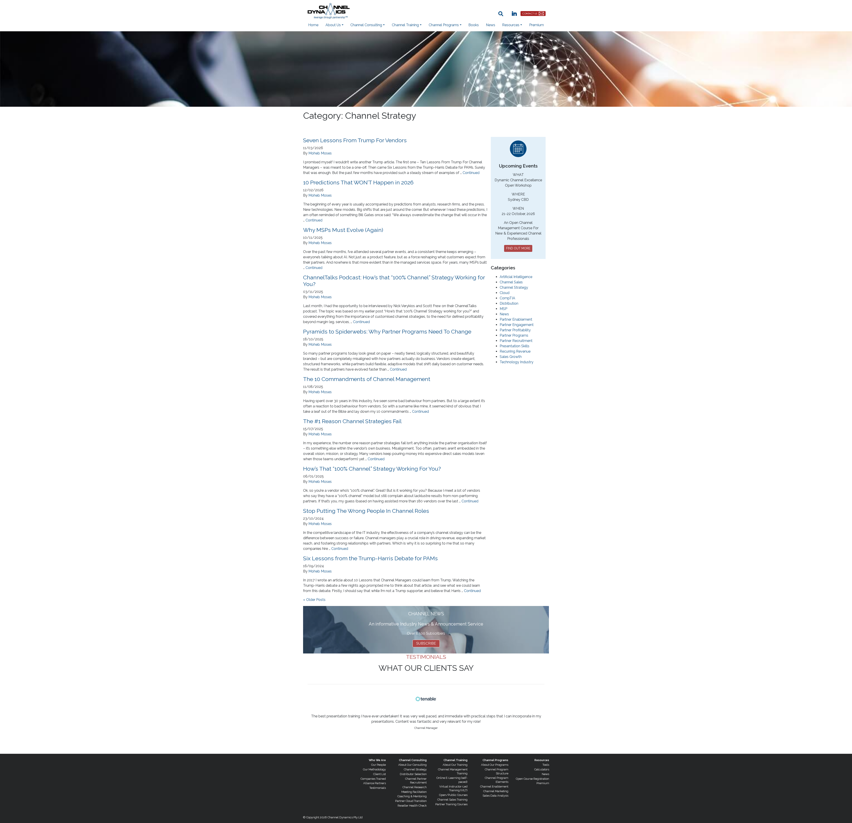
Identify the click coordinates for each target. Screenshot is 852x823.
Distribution (509, 303)
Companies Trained (373, 778)
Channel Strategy (514, 287)
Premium (536, 25)
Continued (471, 173)
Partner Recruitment (516, 341)
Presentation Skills (514, 346)
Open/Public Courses (453, 795)
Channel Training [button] (405, 25)
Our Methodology (374, 769)
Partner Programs (514, 335)
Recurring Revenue (515, 351)
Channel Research (414, 787)
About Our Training (455, 764)
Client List (379, 774)
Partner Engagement (517, 325)
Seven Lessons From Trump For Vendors (355, 140)
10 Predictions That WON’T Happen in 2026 (358, 182)
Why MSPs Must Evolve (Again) (343, 230)
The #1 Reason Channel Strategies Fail (352, 421)
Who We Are (377, 760)
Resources (541, 760)
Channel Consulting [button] (366, 25)
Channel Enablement (494, 786)
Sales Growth (511, 357)
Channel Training (455, 760)
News (490, 25)
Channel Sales (511, 282)
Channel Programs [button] (444, 25)
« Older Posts (314, 600)
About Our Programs (494, 764)
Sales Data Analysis (495, 795)
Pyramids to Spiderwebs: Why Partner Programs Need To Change (387, 331)
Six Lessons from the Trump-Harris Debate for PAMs (370, 558)
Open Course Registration (532, 778)
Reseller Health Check (412, 805)
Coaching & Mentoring (412, 796)
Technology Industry (516, 362)
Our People (378, 764)
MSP (503, 309)
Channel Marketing (495, 791)
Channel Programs (495, 760)
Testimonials (377, 787)
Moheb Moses (320, 153)
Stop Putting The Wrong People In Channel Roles (366, 510)
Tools (545, 764)
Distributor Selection (413, 774)
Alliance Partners (374, 783)
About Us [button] (333, 25)
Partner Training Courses (451, 804)
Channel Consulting (413, 760)
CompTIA (507, 298)
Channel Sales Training (452, 799)
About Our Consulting (412, 764)
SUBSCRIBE (426, 643)
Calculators (541, 769)
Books (473, 25)
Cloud (504, 293)
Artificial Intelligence (516, 277)
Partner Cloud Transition (411, 801)
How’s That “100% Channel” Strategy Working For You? (372, 468)
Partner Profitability (515, 330)
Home (313, 25)
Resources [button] (510, 25)
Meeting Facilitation (414, 791)
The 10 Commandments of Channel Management (366, 379)
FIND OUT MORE (518, 248)
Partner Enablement (516, 319)
